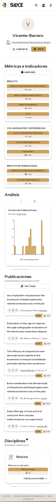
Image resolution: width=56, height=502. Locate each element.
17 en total (22, 214)
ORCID (38, 49)
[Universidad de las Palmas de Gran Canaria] (8, 42)
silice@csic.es (28, 499)
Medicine (14, 456)
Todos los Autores (27, 478)
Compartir (20, 49)
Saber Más (28, 72)
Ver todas (28, 286)
